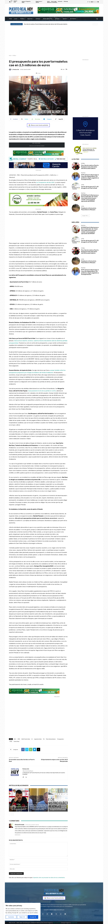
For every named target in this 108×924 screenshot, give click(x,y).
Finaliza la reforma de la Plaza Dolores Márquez (88, 208)
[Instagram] (90, 2)
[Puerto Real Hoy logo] (54, 891)
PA (43, 739)
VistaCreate (74, 922)
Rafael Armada (19, 824)
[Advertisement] (54, 40)
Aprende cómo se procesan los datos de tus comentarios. (49, 877)
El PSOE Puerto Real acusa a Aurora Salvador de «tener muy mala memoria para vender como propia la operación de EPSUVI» (90, 198)
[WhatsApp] (96, 2)
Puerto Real (16, 741)
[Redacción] (10, 69)
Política (14, 55)
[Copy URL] (38, 749)
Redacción (16, 69)
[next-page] (13, 814)
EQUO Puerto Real (26, 739)
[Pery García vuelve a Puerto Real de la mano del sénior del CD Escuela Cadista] (18, 799)
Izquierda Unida (38, 739)
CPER (19, 739)
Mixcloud (12, 177)
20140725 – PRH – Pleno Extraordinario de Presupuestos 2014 (28, 175)
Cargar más (85, 215)
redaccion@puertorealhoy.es (56, 909)
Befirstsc (53, 175)
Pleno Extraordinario (51, 739)
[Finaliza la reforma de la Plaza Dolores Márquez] (76, 208)
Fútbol (18, 804)
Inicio (10, 55)
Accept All (33, 917)
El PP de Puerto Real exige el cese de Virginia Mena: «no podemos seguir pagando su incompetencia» (52, 24)
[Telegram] (92, 2)
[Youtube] (98, 2)
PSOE (11, 741)
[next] (96, 24)
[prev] (94, 24)
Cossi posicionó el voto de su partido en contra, (42, 391)
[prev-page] (10, 814)
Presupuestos (60, 739)
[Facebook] (88, 2)
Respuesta (17, 834)
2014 (15, 739)
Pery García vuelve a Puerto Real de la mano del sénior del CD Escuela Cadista (18, 808)
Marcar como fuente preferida (39, 125)
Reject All (22, 917)
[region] (21, 912)
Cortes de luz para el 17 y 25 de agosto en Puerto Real (58, 808)
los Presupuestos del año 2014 (45, 182)
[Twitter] (94, 2)
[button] (97, 19)
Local (57, 805)
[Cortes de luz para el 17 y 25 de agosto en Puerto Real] (58, 799)
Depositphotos (57, 922)
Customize (11, 917)
